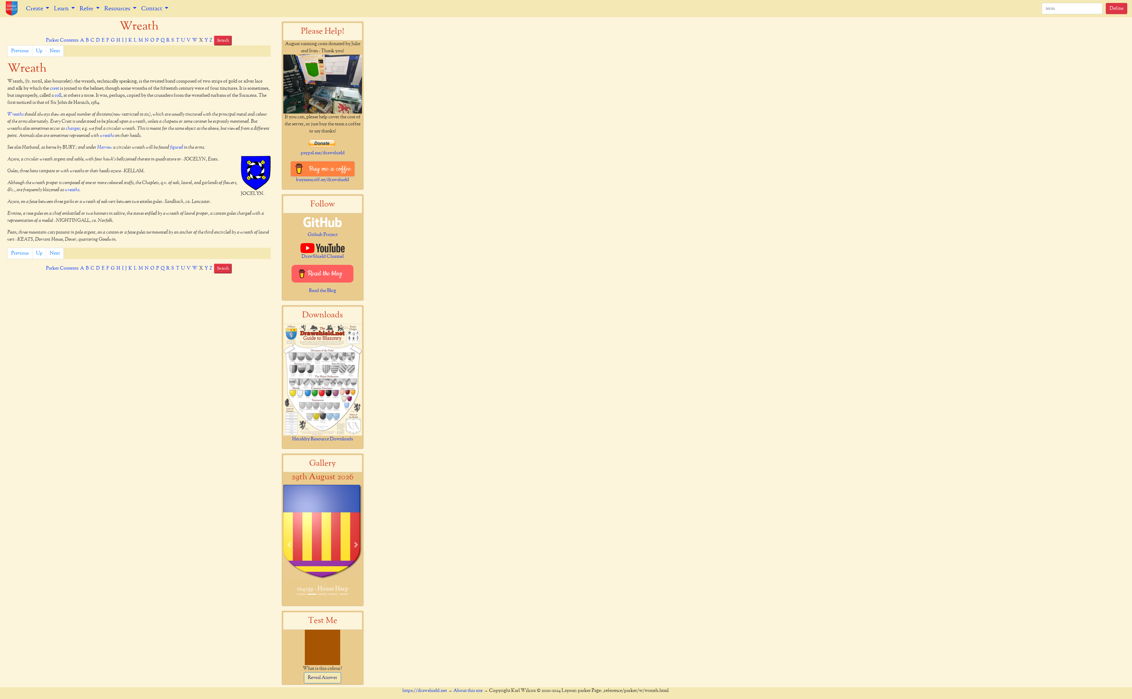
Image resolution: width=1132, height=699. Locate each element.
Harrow (104, 147)
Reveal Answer (322, 677)
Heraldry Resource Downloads (322, 439)
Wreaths (15, 114)
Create (35, 9)
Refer (87, 9)
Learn (62, 9)
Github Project (323, 234)
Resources (117, 9)
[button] (289, 545)
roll (58, 95)
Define (1116, 8)
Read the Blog (322, 290)
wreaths (107, 135)
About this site (468, 690)
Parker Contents (62, 40)
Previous (20, 51)
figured (176, 147)
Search (223, 40)
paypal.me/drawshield (323, 153)
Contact (152, 9)
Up (39, 51)
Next (55, 51)
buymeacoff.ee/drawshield (322, 180)
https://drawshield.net (424, 690)
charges (73, 128)
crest (54, 88)
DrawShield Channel (323, 256)
